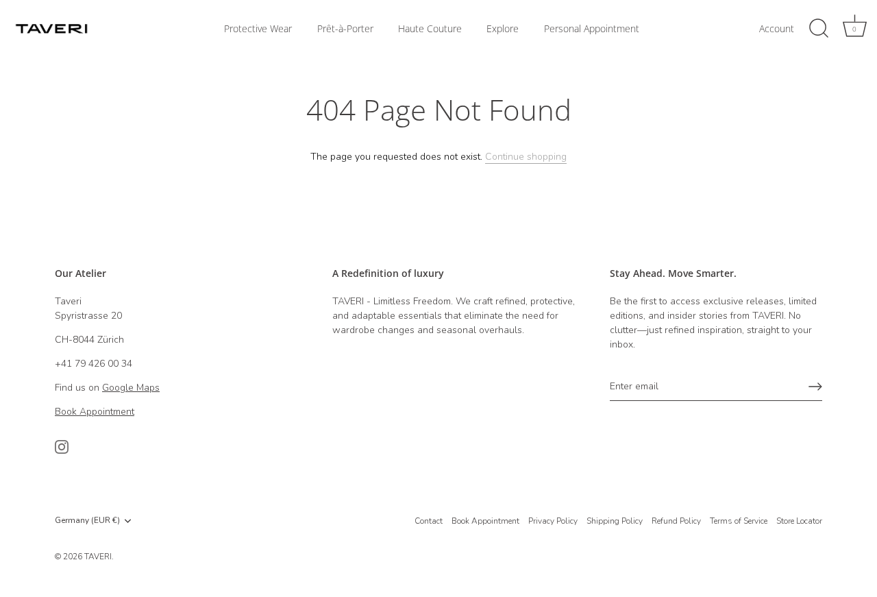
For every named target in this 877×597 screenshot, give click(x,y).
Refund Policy (676, 520)
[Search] (819, 29)
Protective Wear (258, 29)
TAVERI (98, 556)
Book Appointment (485, 520)
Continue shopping (526, 156)
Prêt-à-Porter (345, 29)
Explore (502, 29)
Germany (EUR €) (87, 520)
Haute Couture (430, 29)
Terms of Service (738, 520)
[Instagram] (62, 446)
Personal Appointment (591, 29)
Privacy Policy (553, 520)
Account (776, 29)
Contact (429, 520)
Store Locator (799, 520)
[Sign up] (815, 386)
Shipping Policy (614, 520)
